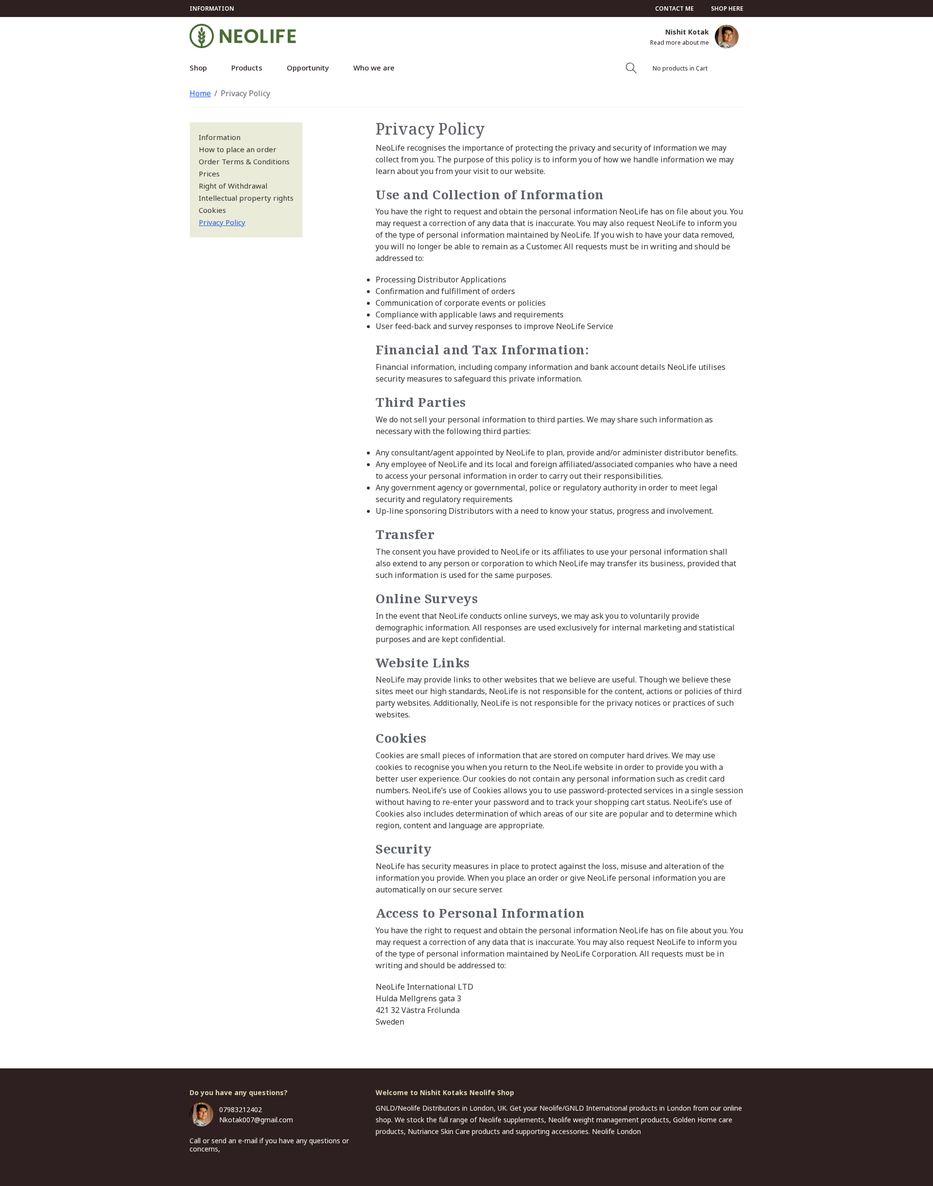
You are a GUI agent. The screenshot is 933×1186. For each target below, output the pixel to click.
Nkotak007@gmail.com (256, 1119)
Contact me (674, 8)
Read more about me (679, 42)
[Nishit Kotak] (727, 37)
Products (246, 67)
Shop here (727, 8)
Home (200, 93)
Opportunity (308, 67)
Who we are (374, 67)
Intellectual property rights (246, 198)
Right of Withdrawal (233, 186)
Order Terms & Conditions (244, 161)
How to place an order (237, 149)
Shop (198, 67)
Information (212, 8)
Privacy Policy (245, 93)
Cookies (212, 210)
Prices (209, 173)
